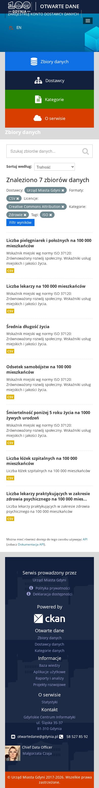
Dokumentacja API (31, 544)
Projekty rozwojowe (49, 684)
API (85, 539)
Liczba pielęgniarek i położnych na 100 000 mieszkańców (48, 243)
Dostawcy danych (49, 644)
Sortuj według (18, 166)
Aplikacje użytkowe (49, 671)
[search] (85, 151)
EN (18, 27)
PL (11, 27)
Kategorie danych (49, 650)
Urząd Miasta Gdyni (49, 580)
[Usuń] (62, 190)
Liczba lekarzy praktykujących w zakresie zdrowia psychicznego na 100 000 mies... (48, 496)
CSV (10, 271)
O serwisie (55, 118)
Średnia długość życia (28, 326)
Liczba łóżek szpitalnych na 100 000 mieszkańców (41, 461)
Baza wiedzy (49, 665)
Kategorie (54, 99)
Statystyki (50, 702)
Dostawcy (54, 80)
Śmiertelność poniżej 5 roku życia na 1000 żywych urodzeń (48, 415)
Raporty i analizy (50, 678)
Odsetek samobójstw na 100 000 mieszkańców (38, 369)
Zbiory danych (55, 61)
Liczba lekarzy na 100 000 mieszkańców (46, 286)
